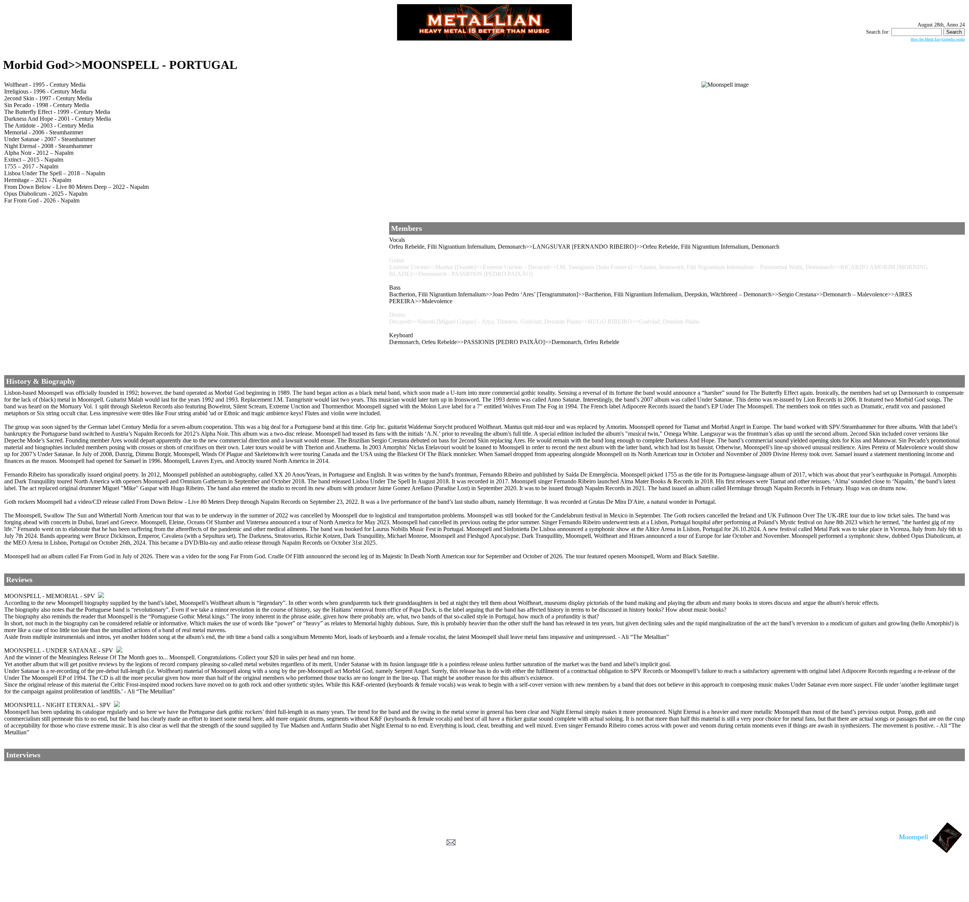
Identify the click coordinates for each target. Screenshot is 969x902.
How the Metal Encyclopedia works (938, 39)
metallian (422, 887)
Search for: (878, 32)
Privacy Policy (484, 895)
